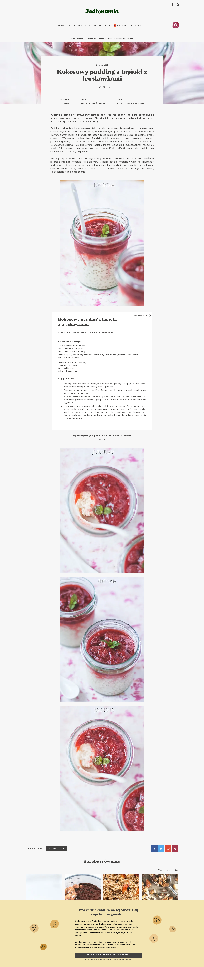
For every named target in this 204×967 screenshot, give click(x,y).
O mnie (62, 25)
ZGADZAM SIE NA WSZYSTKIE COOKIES (108, 955)
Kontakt (137, 25)
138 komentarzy (34, 848)
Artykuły (100, 25)
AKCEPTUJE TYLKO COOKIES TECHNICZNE (108, 960)
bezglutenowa (137, 103)
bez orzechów (123, 103)
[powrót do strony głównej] (102, 11)
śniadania (100, 103)
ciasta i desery (88, 103)
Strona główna (78, 38)
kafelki (169, 870)
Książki (122, 25)
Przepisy (80, 25)
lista (176, 870)
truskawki (64, 103)
